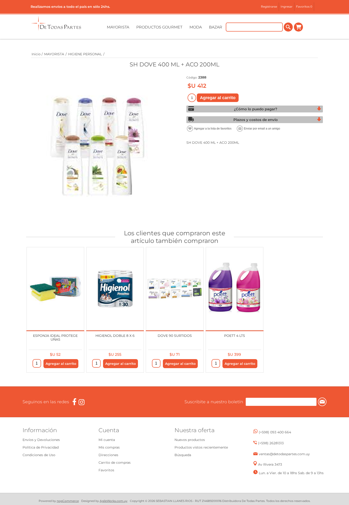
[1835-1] (235, 288)
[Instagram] (82, 402)
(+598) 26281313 (271, 443)
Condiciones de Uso (39, 455)
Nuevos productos (189, 440)
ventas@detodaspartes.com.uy (284, 454)
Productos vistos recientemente (201, 447)
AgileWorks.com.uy (113, 501)
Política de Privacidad (41, 447)
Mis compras (109, 447)
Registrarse (269, 6)
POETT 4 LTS (234, 336)
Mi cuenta (107, 440)
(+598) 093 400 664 (275, 432)
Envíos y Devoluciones (41, 440)
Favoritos (106, 470)
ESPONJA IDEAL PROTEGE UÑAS (55, 337)
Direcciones (108, 455)
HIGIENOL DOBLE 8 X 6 (115, 336)
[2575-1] (115, 288)
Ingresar (286, 6)
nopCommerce (68, 501)
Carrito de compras (298, 27)
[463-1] (55, 288)
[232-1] (175, 288)
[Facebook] (74, 401)
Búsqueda (182, 455)
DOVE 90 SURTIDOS (175, 336)
